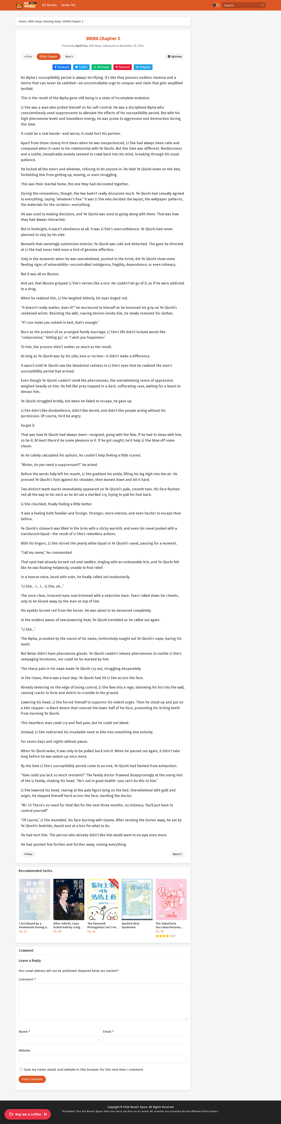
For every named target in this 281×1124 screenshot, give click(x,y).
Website (24, 1050)
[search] (262, 5)
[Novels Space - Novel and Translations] (26, 5)
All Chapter (50, 56)
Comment (27, 979)
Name (24, 1032)
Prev (28, 56)
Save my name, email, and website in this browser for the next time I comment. (84, 1070)
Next (68, 56)
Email (108, 1032)
